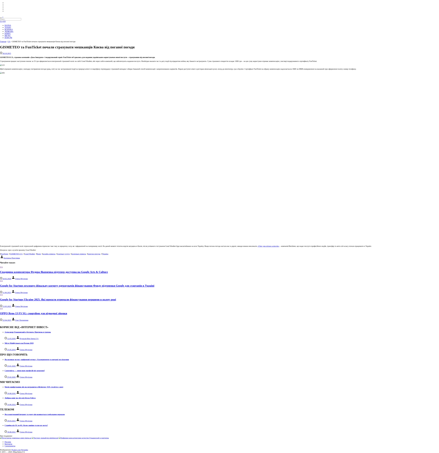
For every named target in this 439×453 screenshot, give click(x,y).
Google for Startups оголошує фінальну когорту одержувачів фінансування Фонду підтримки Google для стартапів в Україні (77, 285)
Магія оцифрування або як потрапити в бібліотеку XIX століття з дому (34, 387)
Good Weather (29, 254)
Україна (105, 254)
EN (4, 21)
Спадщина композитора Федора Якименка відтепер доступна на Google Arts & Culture (54, 271)
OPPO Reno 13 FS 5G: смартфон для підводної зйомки (33, 313)
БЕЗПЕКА (9, 29)
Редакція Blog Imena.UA (29, 339)
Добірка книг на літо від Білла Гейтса (20, 398)
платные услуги (63, 254)
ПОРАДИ (8, 38)
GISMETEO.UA (16, 254)
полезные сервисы (79, 254)
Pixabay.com (16, 450)
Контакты (8, 444)
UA (1, 21)
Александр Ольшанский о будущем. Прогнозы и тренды (28, 332)
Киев (39, 254)
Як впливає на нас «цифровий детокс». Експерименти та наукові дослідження (37, 360)
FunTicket (4, 254)
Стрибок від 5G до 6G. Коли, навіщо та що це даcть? (26, 425)
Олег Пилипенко (21, 320)
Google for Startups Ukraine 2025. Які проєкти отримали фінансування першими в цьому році (58, 299)
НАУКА (8, 25)
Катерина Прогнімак (12, 258)
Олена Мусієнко (21, 279)
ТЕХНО (8, 27)
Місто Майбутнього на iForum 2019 (19, 343)
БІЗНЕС (8, 34)
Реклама (8, 442)
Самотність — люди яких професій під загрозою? (25, 371)
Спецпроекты (10, 446)
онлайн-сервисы (49, 254)
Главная (3, 42)
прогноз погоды (94, 254)
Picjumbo (24, 450)
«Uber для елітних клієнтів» (268, 246)
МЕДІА (8, 36)
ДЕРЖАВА (9, 31)
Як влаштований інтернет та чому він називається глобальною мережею (35, 414)
